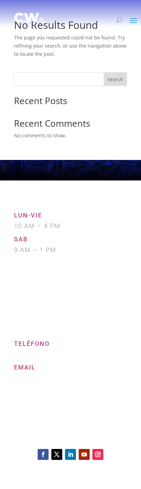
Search (115, 79)
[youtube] (84, 454)
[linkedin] (70, 454)
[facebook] (43, 454)
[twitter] (56, 454)
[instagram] (97, 454)
